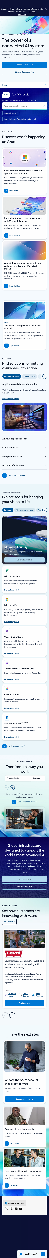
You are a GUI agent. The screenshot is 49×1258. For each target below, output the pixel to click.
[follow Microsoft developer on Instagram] (11, 1208)
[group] (24, 969)
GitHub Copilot (26, 994)
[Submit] (44, 106)
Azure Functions (39, 994)
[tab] (11, 376)
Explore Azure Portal (16, 1203)
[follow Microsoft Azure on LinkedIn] (16, 1208)
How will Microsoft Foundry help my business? (20, 119)
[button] (24, 85)
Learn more (22, 14)
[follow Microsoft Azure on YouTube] (20, 1208)
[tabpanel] (24, 426)
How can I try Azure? (11, 113)
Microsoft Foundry (12, 994)
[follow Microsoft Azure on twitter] (6, 1208)
